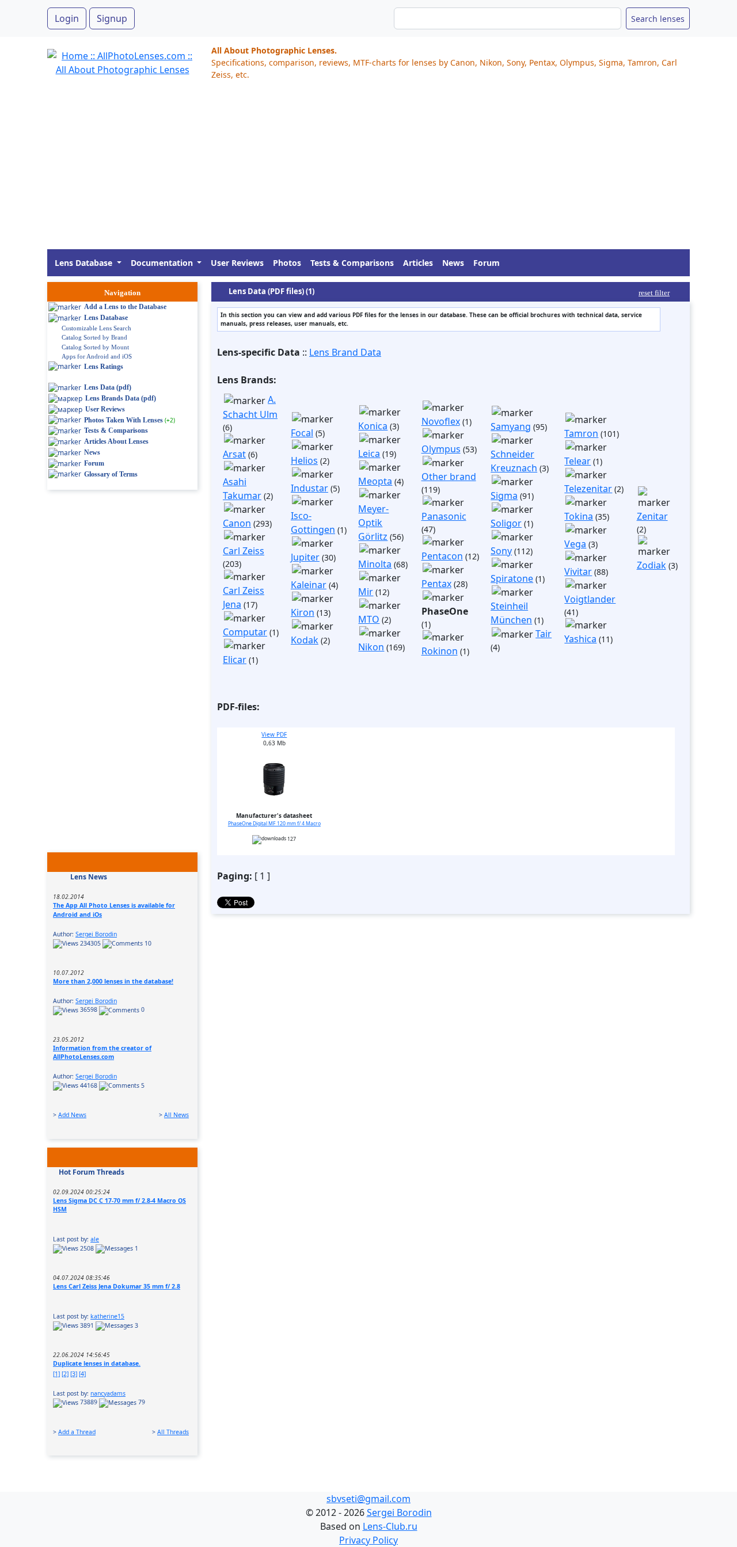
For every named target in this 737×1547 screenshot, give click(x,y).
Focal (302, 432)
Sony (501, 550)
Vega (575, 544)
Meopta (375, 481)
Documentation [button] (163, 262)
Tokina (578, 516)
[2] (65, 1374)
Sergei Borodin (96, 934)
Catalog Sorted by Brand (94, 337)
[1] (56, 1374)
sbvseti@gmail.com (368, 1498)
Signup (112, 18)
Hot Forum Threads (91, 1172)
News (453, 262)
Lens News (88, 877)
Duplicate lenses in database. (96, 1363)
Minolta (375, 564)
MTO (368, 619)
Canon (237, 523)
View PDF (274, 734)
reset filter (654, 292)
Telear (577, 461)
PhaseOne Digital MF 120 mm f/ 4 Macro (274, 823)
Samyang (511, 426)
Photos (287, 262)
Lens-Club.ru (390, 1526)
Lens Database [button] (85, 262)
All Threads (173, 1432)
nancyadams (108, 1393)
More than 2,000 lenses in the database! (113, 981)
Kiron (302, 612)
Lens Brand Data (345, 352)
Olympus (441, 449)
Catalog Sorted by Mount (95, 347)
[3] (73, 1374)
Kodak (304, 640)
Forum (486, 262)
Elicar (234, 659)
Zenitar (652, 516)
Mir (365, 591)
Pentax (436, 583)
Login (67, 18)
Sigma (504, 495)
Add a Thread (77, 1432)
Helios (304, 460)
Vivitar (578, 571)
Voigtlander (590, 599)
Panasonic (443, 516)
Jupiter (305, 557)
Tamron (581, 433)
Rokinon (439, 651)
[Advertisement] (368, 168)
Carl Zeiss (243, 550)
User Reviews (237, 262)
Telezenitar (588, 488)
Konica (373, 426)
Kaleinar (308, 584)
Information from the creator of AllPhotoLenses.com (102, 1052)
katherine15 (107, 1316)
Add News (72, 1115)
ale (94, 1239)
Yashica (580, 638)
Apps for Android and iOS (97, 356)
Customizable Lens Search (96, 328)
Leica (369, 453)
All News (176, 1115)
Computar (245, 632)
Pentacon (442, 556)
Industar (309, 488)
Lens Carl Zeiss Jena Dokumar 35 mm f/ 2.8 (116, 1286)
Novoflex (440, 421)
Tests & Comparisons (352, 262)
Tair (543, 633)
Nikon (371, 647)
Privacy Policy (368, 1540)
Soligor (506, 523)
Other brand (448, 476)
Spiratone (512, 578)
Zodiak (651, 565)
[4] (82, 1374)
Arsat (234, 454)
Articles (418, 262)
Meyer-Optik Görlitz (373, 522)
